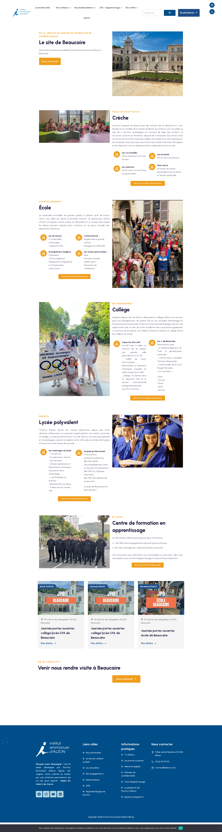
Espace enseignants (134, 797)
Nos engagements (95, 773)
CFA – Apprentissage (109, 7)
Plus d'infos (47, 643)
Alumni (87, 18)
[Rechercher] (169, 13)
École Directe (187, 12)
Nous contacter (124, 679)
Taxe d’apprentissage (134, 782)
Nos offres (131, 7)
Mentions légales (132, 766)
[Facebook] (39, 794)
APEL (88, 785)
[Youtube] (53, 794)
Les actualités (92, 768)
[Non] (219, 828)
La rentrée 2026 (42, 7)
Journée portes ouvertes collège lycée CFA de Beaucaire (57, 632)
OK (180, 828)
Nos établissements (84, 7)
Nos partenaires (93, 752)
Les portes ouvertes (134, 760)
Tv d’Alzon (129, 754)
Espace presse (93, 780)
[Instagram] (46, 794)
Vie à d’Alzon (62, 7)
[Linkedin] (60, 794)
